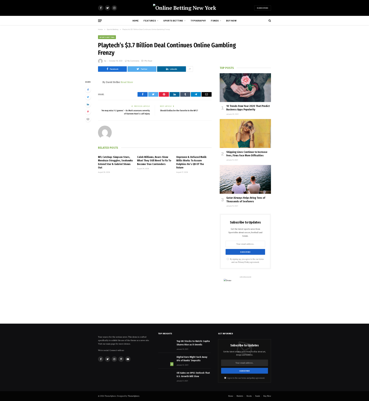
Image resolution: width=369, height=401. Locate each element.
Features (150, 20)
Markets (240, 396)
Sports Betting (173, 20)
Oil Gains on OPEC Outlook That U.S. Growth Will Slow (193, 374)
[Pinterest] (88, 112)
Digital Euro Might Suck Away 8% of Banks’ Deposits (192, 358)
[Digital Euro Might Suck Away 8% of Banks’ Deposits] (166, 360)
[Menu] (100, 20)
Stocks (249, 396)
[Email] (88, 119)
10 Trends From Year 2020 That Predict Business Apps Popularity (248, 107)
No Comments (133, 61)
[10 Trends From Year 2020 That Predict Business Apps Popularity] (245, 87)
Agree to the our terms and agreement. (246, 378)
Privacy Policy (244, 262)
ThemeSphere (133, 396)
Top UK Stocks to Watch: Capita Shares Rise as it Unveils (193, 343)
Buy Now (231, 20)
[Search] (269, 20)
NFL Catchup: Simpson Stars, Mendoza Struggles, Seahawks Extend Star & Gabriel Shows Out (115, 162)
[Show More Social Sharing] (190, 69)
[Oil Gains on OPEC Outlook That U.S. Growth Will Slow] (166, 376)
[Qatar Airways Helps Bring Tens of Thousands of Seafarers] (245, 179)
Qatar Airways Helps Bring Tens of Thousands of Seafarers (245, 199)
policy (252, 378)
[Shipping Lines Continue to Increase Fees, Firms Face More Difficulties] (245, 133)
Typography (198, 20)
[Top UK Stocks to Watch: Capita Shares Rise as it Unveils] (166, 344)
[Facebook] (88, 90)
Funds (215, 20)
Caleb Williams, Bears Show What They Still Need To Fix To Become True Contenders (154, 160)
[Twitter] (88, 97)
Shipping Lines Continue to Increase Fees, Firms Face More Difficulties (246, 153)
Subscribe (262, 8)
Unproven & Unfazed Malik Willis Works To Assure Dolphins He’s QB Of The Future (191, 162)
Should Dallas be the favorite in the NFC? (179, 110)
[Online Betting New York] (184, 7)
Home (135, 20)
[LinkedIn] (88, 104)
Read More (127, 82)
